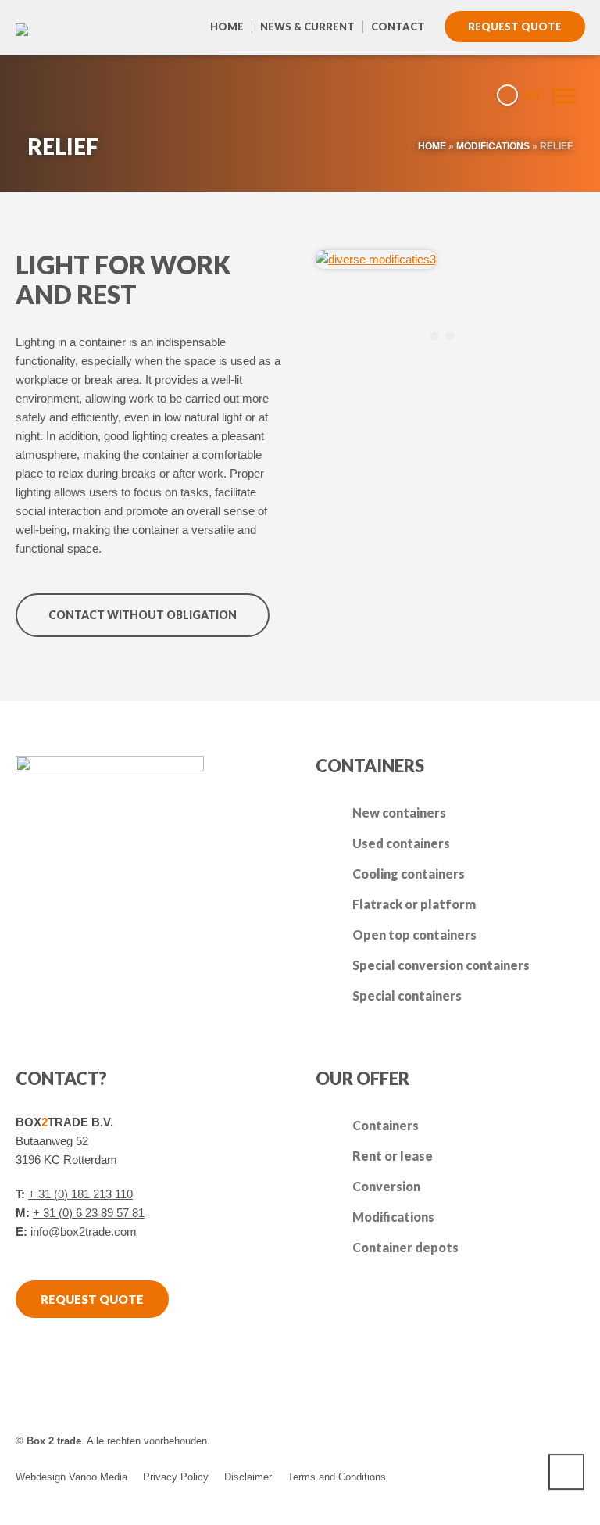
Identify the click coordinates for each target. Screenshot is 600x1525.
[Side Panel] (557, 94)
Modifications (493, 146)
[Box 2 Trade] (55, 94)
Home (227, 26)
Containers (385, 1125)
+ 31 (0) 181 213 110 (80, 1194)
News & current (307, 26)
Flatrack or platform (414, 904)
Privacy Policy (176, 1477)
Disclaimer (248, 1477)
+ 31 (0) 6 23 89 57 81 (89, 1212)
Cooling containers (408, 873)
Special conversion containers (441, 965)
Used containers (401, 843)
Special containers (407, 995)
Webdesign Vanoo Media (71, 1477)
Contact (398, 26)
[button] (19, 1504)
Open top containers (414, 934)
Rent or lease (392, 1155)
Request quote (515, 26)
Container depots (405, 1247)
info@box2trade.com (83, 1231)
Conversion (386, 1186)
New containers (399, 812)
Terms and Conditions (337, 1477)
